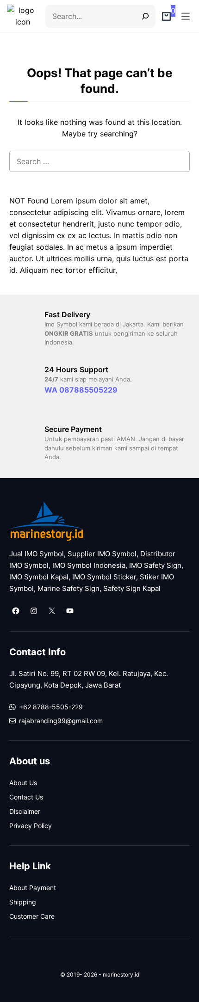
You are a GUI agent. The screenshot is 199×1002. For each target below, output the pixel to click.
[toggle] (185, 16)
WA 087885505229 (81, 389)
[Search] (142, 16)
